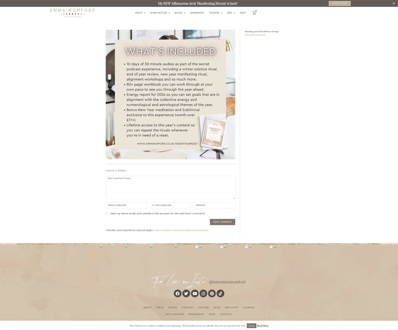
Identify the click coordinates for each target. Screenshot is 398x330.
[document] (199, 165)
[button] (394, 3)
